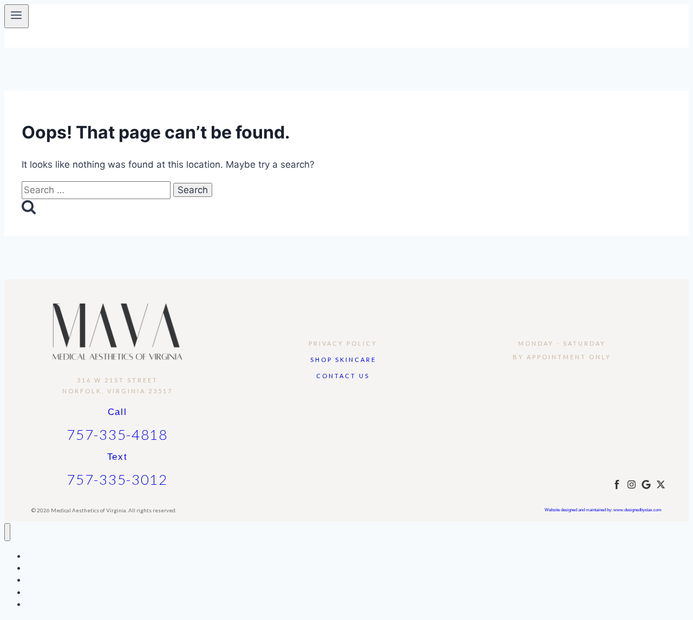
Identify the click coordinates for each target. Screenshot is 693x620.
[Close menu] (7, 532)
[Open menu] (16, 16)
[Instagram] (631, 484)
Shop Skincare (343, 359)
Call (117, 412)
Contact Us (343, 375)
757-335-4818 (117, 434)
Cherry (38, 604)
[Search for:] (97, 189)
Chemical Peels (53, 592)
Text (117, 457)
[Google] (646, 484)
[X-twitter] (660, 484)
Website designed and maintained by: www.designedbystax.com (603, 509)
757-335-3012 (117, 479)
